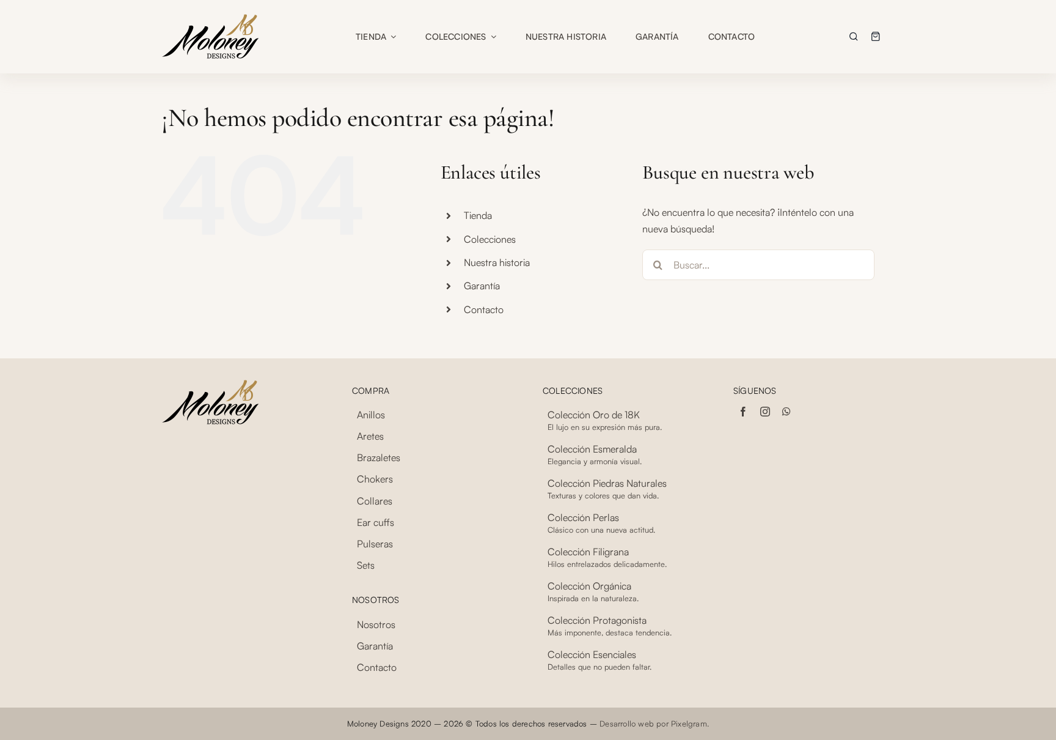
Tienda (478, 215)
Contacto (484, 309)
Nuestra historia (497, 262)
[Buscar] (854, 36)
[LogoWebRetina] (210, 17)
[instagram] (765, 411)
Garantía (482, 285)
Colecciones (490, 239)
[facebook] (743, 411)
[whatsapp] (786, 411)
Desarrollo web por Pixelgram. (654, 723)
